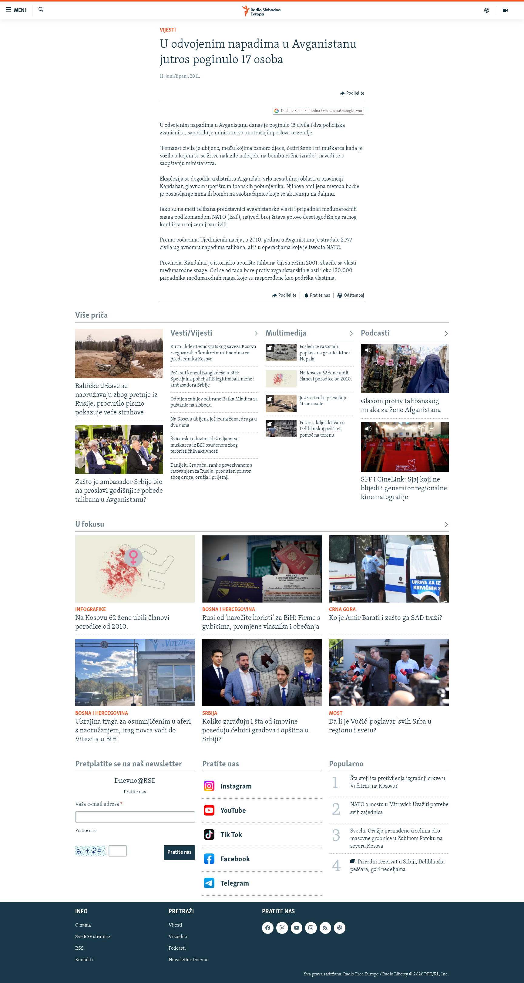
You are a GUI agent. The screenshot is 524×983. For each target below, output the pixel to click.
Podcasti (375, 333)
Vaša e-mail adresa (98, 804)
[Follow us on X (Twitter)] (282, 928)
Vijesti (168, 30)
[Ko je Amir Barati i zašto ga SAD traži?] (389, 569)
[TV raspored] (339, 928)
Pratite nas (179, 852)
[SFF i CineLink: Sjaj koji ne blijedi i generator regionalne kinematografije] (405, 447)
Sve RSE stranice (92, 937)
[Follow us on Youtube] (296, 928)
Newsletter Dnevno (188, 960)
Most (336, 713)
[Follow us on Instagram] (311, 928)
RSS (79, 948)
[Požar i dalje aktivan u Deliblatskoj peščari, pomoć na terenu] (281, 428)
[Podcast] (487, 10)
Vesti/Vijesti (191, 333)
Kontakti (84, 960)
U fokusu (89, 525)
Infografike (90, 610)
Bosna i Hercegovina (228, 610)
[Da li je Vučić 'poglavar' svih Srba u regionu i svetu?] (389, 672)
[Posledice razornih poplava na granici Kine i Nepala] (281, 352)
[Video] (505, 10)
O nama (83, 925)
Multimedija (286, 333)
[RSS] (325, 928)
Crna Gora (342, 610)
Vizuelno (178, 937)
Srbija (209, 713)
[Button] (352, 93)
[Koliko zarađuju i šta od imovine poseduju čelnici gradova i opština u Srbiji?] (262, 672)
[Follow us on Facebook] (268, 928)
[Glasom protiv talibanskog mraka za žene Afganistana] (405, 368)
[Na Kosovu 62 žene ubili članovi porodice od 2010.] (281, 378)
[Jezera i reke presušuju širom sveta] (281, 403)
